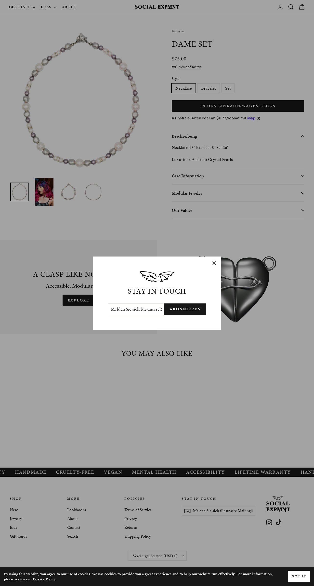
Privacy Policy (44, 579)
